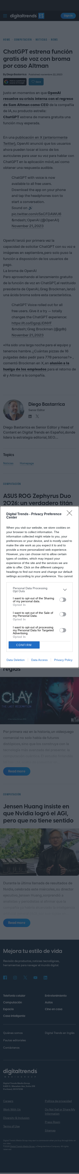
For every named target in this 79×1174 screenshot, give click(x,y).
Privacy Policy (63, 660)
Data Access (39, 660)
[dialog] (39, 587)
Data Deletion (16, 660)
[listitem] (39, 590)
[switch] (62, 600)
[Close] (71, 514)
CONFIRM (24, 645)
